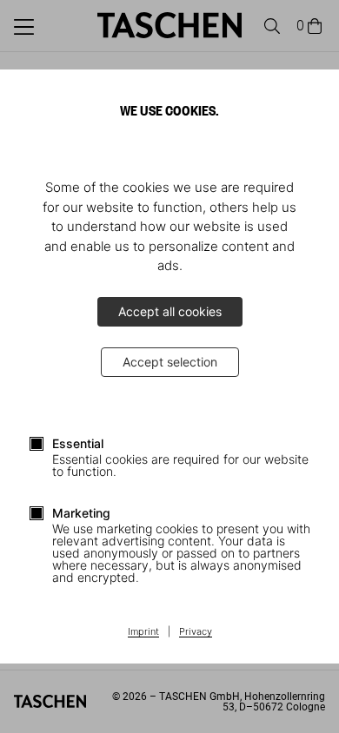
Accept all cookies (170, 311)
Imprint (143, 632)
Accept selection (170, 361)
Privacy (195, 632)
